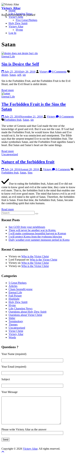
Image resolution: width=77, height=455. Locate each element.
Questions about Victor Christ (25, 314)
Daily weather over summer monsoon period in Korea (39, 239)
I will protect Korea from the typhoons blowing (35, 236)
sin (24, 74)
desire (4, 74)
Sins (30, 172)
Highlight (14, 298)
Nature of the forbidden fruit (27, 161)
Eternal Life (8, 56)
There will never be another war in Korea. (32, 230)
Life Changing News (20, 308)
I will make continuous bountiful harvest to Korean (37, 233)
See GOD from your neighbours (27, 226)
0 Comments (58, 71)
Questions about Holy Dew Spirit (27, 311)
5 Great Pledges (18, 282)
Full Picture (15, 295)
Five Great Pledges (26, 20)
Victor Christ (16, 330)
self (19, 74)
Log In (12, 32)
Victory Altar (11, 8)
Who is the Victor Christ (35, 256)
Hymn (19, 29)
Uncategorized (9, 154)
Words (12, 337)
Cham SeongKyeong (20, 289)
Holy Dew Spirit (18, 23)
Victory (44, 71)
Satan (12, 74)
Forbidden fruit (12, 119)
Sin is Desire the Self (20, 64)
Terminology (16, 321)
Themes (13, 324)
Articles (13, 286)
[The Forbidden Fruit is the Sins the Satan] (5, 93)
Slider (12, 318)
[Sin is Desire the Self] (19, 53)
